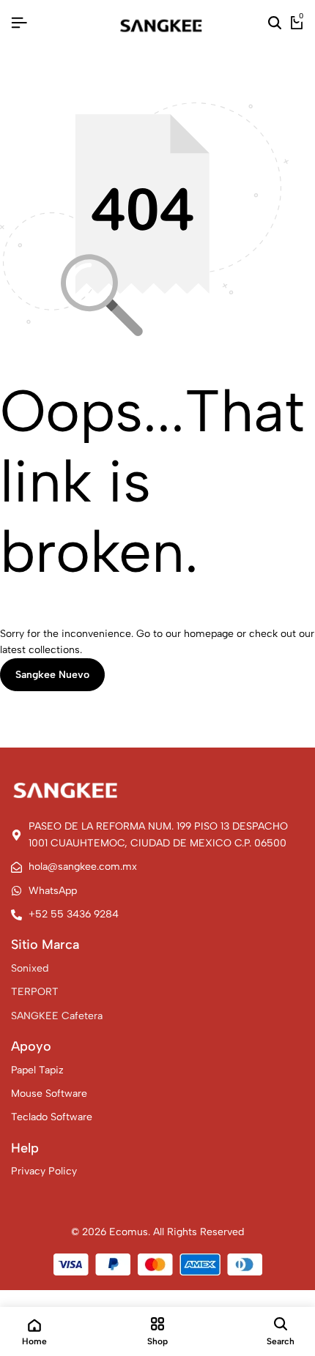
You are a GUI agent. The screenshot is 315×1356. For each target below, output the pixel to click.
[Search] (275, 23)
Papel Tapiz (37, 1070)
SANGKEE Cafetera (57, 1016)
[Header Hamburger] (19, 23)
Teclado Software (51, 1117)
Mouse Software (49, 1093)
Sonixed (29, 968)
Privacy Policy (44, 1171)
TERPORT (35, 992)
